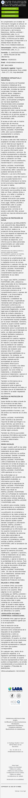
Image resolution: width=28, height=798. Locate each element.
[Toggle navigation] (2, 6)
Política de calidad (15, 774)
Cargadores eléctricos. (15, 727)
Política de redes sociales (15, 770)
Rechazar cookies (10, 15)
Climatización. (15, 723)
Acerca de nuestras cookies (19, 5)
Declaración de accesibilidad (15, 779)
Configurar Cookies (10, 8)
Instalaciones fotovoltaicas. (15, 725)
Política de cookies (15, 769)
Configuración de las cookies (15, 772)
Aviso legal (15, 765)
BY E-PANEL (17, 786)
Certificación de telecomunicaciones (15, 722)
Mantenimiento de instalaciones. (15, 729)
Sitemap (17, 791)
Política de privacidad (15, 767)
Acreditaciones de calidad (15, 776)
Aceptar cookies (10, 12)
